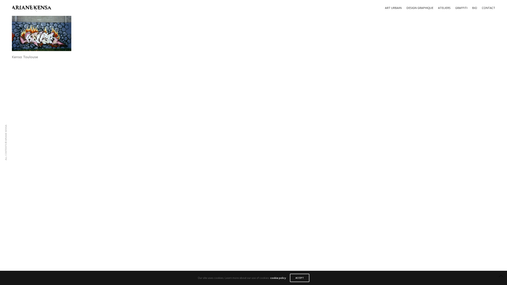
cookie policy (278, 277)
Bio (474, 8)
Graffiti (461, 8)
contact (488, 8)
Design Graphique (419, 8)
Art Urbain (393, 8)
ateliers (444, 8)
